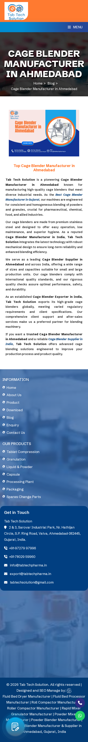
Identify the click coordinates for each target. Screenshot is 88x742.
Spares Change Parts (24, 497)
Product (13, 402)
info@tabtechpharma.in (28, 565)
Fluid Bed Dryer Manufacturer (27, 696)
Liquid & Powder (20, 467)
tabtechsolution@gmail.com (31, 582)
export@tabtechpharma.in (30, 574)
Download (15, 410)
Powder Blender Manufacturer (56, 720)
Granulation (16, 459)
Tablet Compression (23, 452)
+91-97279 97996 (22, 548)
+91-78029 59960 (22, 557)
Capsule (13, 474)
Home (38, 83)
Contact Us (16, 432)
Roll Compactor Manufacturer (56, 702)
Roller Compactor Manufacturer (33, 708)
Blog (51, 83)
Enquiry (13, 425)
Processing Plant (20, 481)
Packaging (15, 489)
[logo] (16, 11)
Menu (77, 27)
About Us (14, 395)
